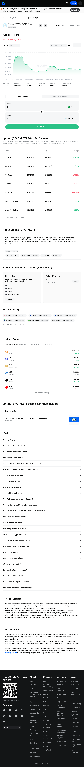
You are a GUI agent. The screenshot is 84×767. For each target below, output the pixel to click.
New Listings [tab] (24, 344)
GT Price (73, 719)
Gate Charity (48, 739)
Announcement (62, 694)
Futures (46, 705)
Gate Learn (74, 681)
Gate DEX (46, 746)
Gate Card (47, 724)
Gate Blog (74, 689)
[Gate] (3, 3)
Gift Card (46, 731)
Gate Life (46, 728)
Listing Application (61, 706)
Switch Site (75, 10)
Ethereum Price (74, 727)
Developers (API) (61, 720)
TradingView (61, 741)
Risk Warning (34, 706)
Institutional (61, 685)
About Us (33, 681)
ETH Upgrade (75, 707)
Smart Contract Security (60, 713)
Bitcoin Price (75, 722)
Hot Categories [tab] (46, 344)
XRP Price (73, 732)
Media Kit (33, 717)
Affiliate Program (60, 737)
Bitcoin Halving (75, 704)
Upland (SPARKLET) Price (32, 18)
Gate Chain (34, 743)
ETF (44, 702)
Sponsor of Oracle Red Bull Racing (35, 694)
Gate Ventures (35, 756)
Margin (45, 694)
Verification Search (61, 725)
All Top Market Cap (42, 393)
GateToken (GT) (34, 735)
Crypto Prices (15, 18)
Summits (33, 752)
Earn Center (47, 698)
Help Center (61, 702)
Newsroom (34, 689)
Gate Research (74, 699)
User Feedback (60, 689)
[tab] (57, 25)
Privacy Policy (35, 709)
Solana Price (75, 735)
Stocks (46, 713)
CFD (44, 709)
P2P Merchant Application (62, 731)
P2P (44, 681)
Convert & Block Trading (48, 686)
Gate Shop (47, 743)
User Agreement (11, 653)
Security (33, 730)
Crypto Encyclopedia (75, 693)
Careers (33, 685)
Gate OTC (47, 735)
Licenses (33, 726)
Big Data (73, 711)
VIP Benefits (61, 681)
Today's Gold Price (75, 740)
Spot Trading (48, 690)
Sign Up (74, 3)
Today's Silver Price (75, 746)
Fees (59, 698)
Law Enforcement (34, 748)
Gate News (74, 685)
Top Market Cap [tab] (11, 344)
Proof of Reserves (33, 721)
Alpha (45, 717)
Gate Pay (46, 720)
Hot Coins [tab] (35, 344)
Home (5, 18)
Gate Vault (47, 750)
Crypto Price (75, 715)
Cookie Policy (35, 713)
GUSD (32, 739)
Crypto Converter (74, 751)
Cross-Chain (61, 745)
